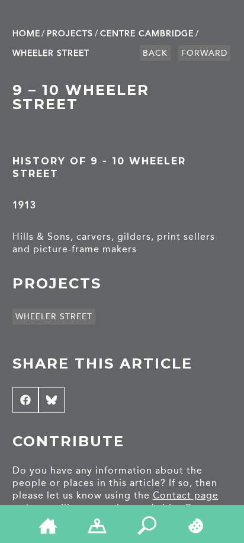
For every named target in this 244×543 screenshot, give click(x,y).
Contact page (186, 495)
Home (26, 33)
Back (155, 53)
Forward (204, 53)
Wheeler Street (50, 53)
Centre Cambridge (147, 33)
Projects (70, 33)
